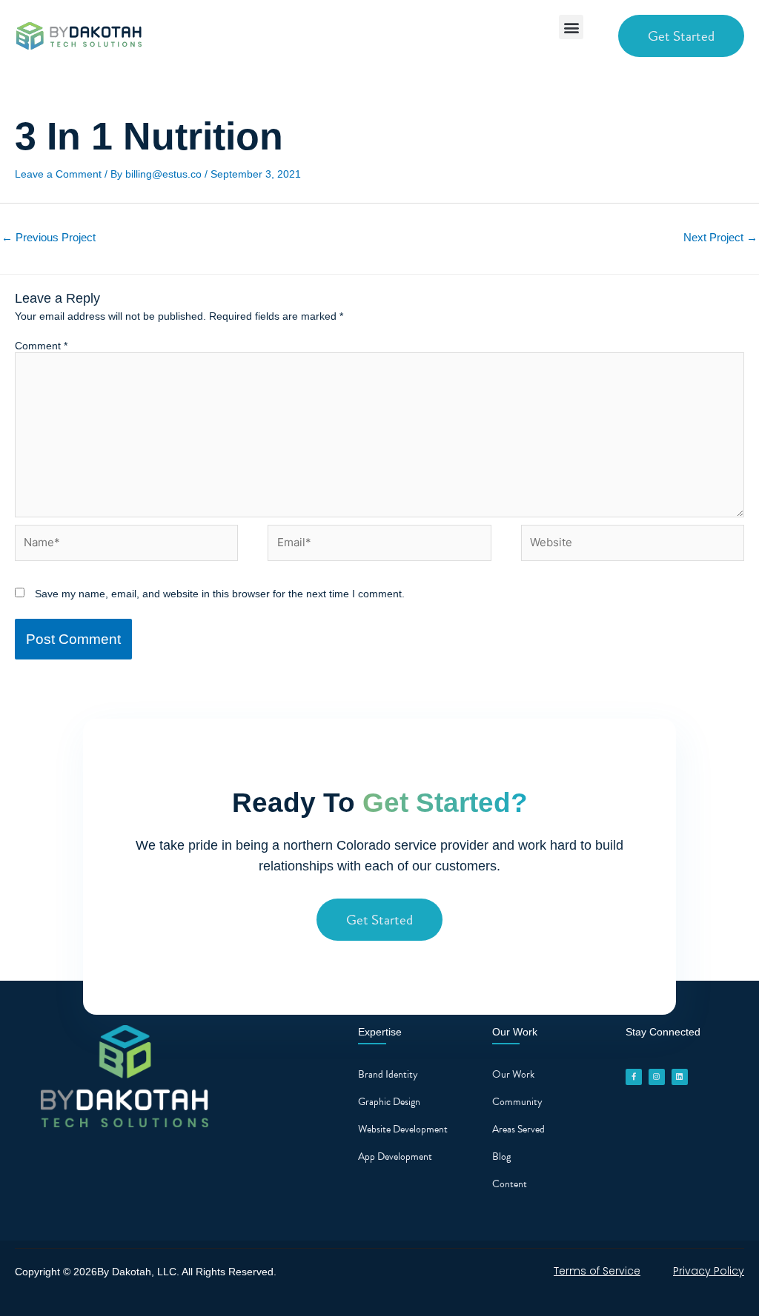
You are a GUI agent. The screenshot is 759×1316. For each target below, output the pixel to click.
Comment (41, 346)
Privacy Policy (708, 1270)
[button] (571, 27)
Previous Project (48, 237)
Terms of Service (597, 1270)
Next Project (720, 237)
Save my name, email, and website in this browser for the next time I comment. (220, 594)
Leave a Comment (58, 174)
